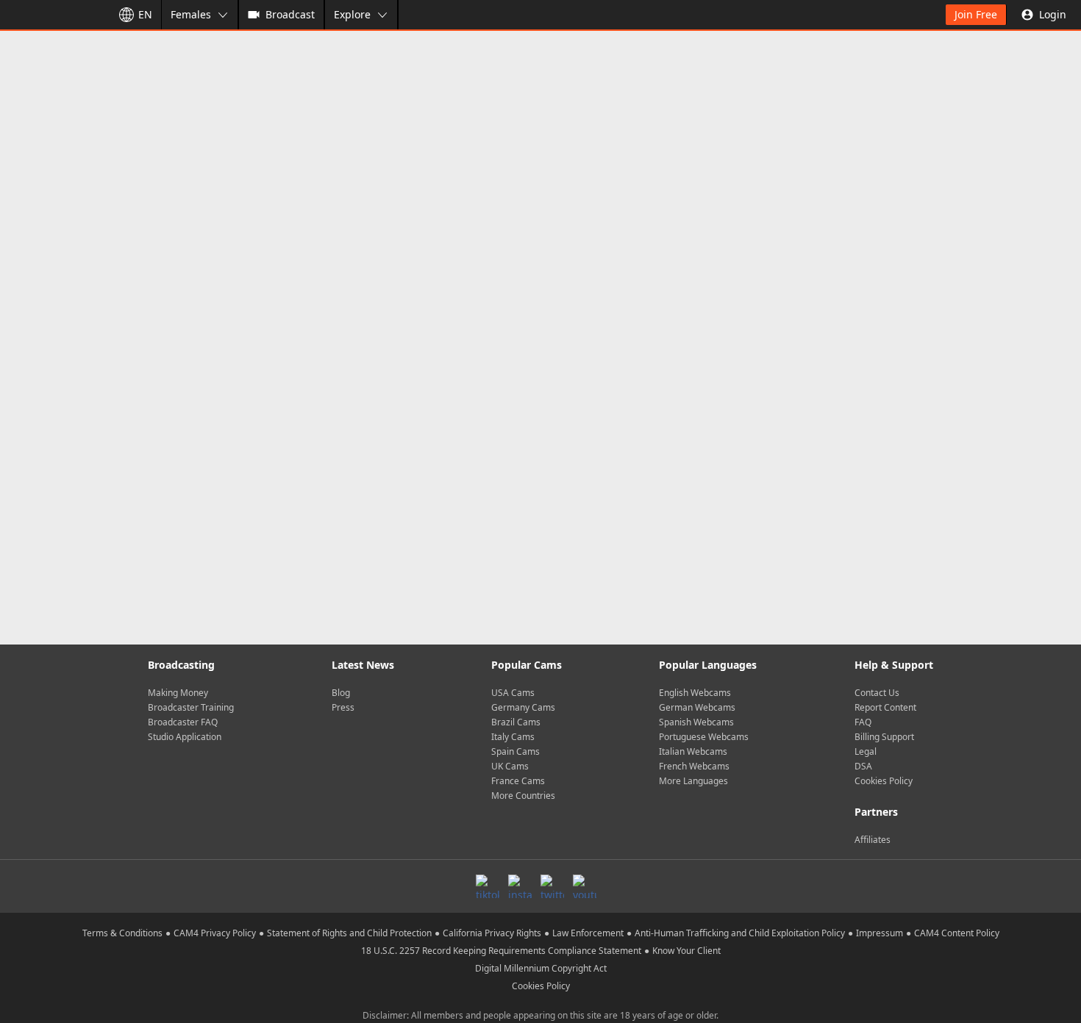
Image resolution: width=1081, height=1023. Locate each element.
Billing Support (884, 737)
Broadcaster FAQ (183, 722)
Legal (866, 751)
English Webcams (695, 692)
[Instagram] (520, 886)
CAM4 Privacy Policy (215, 933)
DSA (863, 766)
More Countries (523, 795)
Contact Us (877, 692)
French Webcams (694, 766)
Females (191, 14)
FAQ (863, 722)
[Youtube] (584, 886)
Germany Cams (523, 707)
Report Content (885, 707)
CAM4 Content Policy (956, 933)
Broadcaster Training (191, 707)
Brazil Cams (515, 722)
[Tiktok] (487, 886)
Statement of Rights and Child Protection (349, 933)
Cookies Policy (884, 781)
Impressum (879, 933)
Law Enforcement (588, 933)
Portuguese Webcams (704, 737)
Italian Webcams (693, 751)
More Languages (693, 781)
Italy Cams (513, 737)
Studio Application (184, 737)
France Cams (518, 781)
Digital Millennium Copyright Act (541, 968)
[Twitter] (552, 886)
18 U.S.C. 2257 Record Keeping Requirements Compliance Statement (501, 950)
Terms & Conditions (122, 933)
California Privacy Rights (492, 933)
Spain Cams (515, 751)
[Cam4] (53, 14)
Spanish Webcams (696, 722)
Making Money (178, 692)
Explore (352, 14)
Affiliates (873, 839)
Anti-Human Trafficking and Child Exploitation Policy (740, 933)
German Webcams (697, 707)
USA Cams (513, 692)
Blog (341, 692)
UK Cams (510, 766)
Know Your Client (686, 950)
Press (343, 707)
